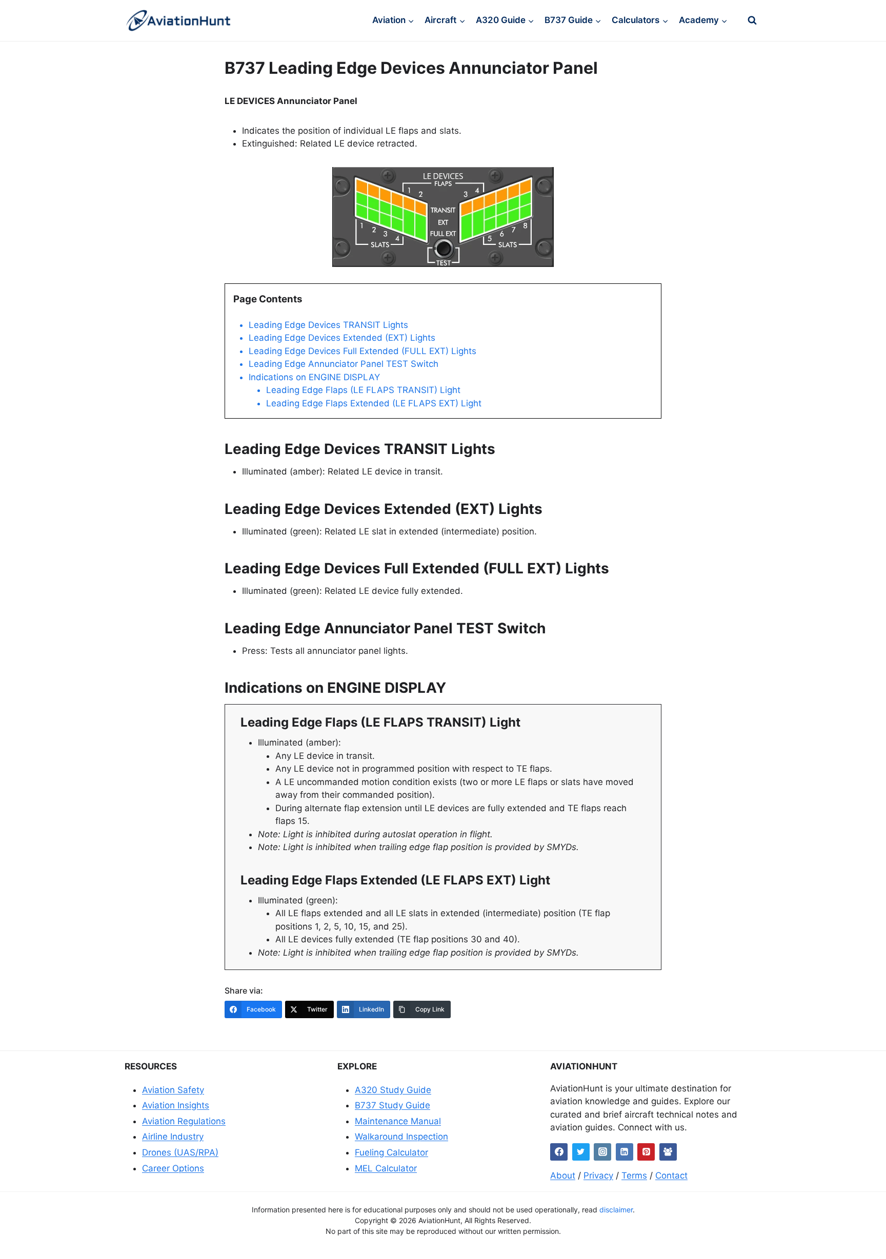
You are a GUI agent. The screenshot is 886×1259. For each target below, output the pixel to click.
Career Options (173, 1168)
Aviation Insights (175, 1105)
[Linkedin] (624, 1152)
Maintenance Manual (398, 1121)
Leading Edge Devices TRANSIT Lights (328, 325)
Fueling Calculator (391, 1152)
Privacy (598, 1175)
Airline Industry (173, 1136)
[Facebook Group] (668, 1152)
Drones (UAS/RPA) (180, 1152)
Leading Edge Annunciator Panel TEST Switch (343, 364)
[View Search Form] (752, 20)
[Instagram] (602, 1152)
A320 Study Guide (393, 1090)
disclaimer (616, 1209)
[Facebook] (559, 1152)
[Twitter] (581, 1152)
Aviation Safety (173, 1090)
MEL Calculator (386, 1168)
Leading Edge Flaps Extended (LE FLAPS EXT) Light (373, 403)
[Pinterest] (646, 1152)
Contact (671, 1175)
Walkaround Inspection (401, 1136)
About (562, 1175)
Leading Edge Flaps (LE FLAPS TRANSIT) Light (363, 390)
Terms (634, 1175)
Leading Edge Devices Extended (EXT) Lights (342, 338)
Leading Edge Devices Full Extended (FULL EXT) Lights (362, 351)
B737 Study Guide (392, 1105)
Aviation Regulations (184, 1121)
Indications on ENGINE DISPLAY (314, 377)
